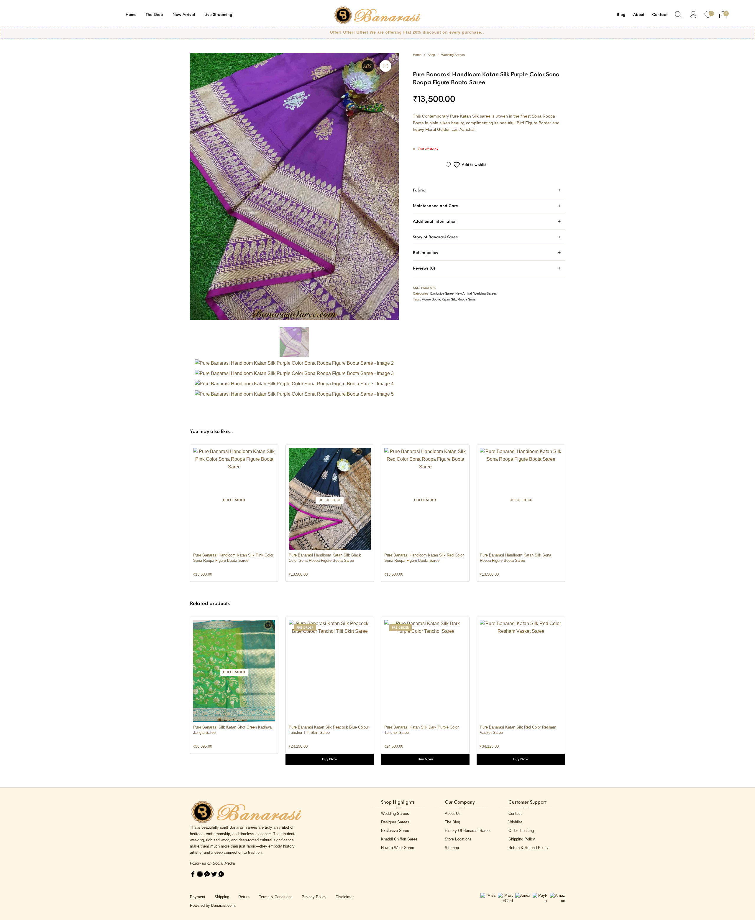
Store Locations (458, 839)
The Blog (452, 822)
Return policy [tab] (425, 253)
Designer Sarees (395, 822)
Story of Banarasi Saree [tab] (435, 237)
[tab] (489, 190)
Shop (431, 55)
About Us (453, 813)
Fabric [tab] (419, 190)
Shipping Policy (521, 839)
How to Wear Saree (397, 847)
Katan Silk (449, 299)
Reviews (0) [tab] (424, 268)
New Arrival (463, 293)
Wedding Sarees (453, 55)
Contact (515, 813)
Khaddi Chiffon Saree (399, 839)
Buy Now (329, 759)
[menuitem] (131, 14)
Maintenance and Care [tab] (435, 206)
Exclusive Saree (442, 293)
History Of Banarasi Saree (467, 830)
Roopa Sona (466, 299)
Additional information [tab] (435, 222)
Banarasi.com (223, 905)
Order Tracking (521, 830)
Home (417, 55)
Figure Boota (431, 299)
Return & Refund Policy (528, 847)
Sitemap (452, 847)
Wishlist (515, 822)
